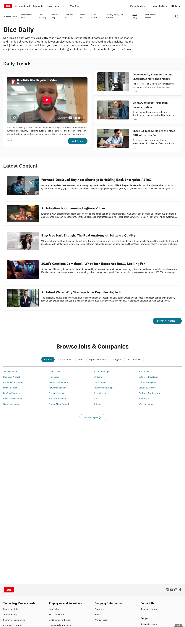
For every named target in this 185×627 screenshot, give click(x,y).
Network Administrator (59, 382)
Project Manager (102, 371)
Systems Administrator (150, 393)
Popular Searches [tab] (97, 359)
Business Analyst (11, 376)
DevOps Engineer (11, 393)
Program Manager (57, 398)
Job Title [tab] (48, 359)
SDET (96, 398)
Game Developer (11, 404)
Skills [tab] (80, 359)
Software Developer (148, 376)
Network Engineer (57, 387)
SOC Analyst (145, 371)
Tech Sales (144, 398)
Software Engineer (148, 382)
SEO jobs (98, 404)
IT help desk (54, 371)
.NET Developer (10, 371)
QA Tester (98, 376)
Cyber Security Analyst (14, 382)
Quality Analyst (101, 382)
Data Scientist (10, 387)
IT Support (53, 376)
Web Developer (146, 404)
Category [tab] (116, 359)
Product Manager (56, 393)
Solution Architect (147, 387)
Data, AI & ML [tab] (65, 359)
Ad (178, 625)
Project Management (58, 404)
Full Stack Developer (13, 398)
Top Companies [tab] (134, 359)
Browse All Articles (166, 321)
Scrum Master (100, 393)
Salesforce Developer (104, 387)
